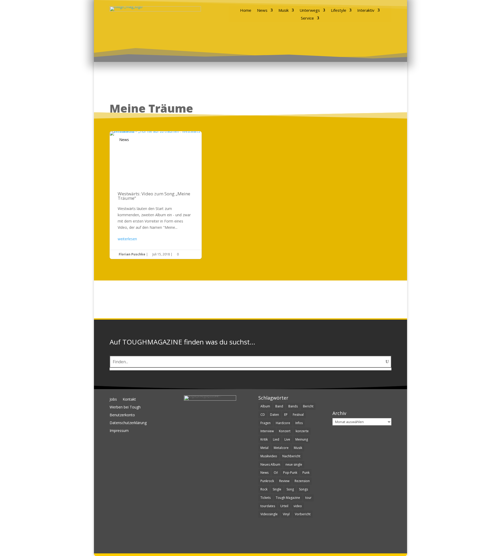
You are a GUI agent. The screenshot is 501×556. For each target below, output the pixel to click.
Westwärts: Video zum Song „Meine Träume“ (155, 195)
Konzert (284, 431)
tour (308, 497)
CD (262, 414)
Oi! (276, 472)
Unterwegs (310, 10)
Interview (267, 431)
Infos (299, 423)
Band (279, 406)
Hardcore (283, 423)
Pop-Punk (290, 472)
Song (290, 489)
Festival (298, 414)
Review (284, 481)
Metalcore (281, 448)
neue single (293, 464)
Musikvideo (268, 456)
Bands (293, 406)
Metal (264, 448)
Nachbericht (291, 456)
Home (245, 10)
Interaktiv (365, 10)
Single (277, 489)
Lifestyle (338, 10)
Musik (283, 10)
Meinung (301, 439)
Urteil (284, 506)
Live (287, 439)
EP (286, 414)
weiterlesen (127, 238)
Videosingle (269, 514)
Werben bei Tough (125, 407)
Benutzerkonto (122, 415)
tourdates (267, 506)
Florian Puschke (132, 254)
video (298, 506)
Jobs (113, 399)
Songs (303, 489)
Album (265, 406)
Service (307, 18)
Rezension (302, 481)
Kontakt (129, 399)
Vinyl (286, 514)
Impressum (119, 431)
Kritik (264, 439)
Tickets (265, 497)
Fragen (265, 423)
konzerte (302, 431)
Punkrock (267, 481)
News (262, 10)
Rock (263, 489)
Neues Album (270, 464)
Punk (305, 472)
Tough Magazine (288, 497)
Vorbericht (303, 514)
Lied (276, 439)
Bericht (308, 406)
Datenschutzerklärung (128, 423)
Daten (274, 414)
